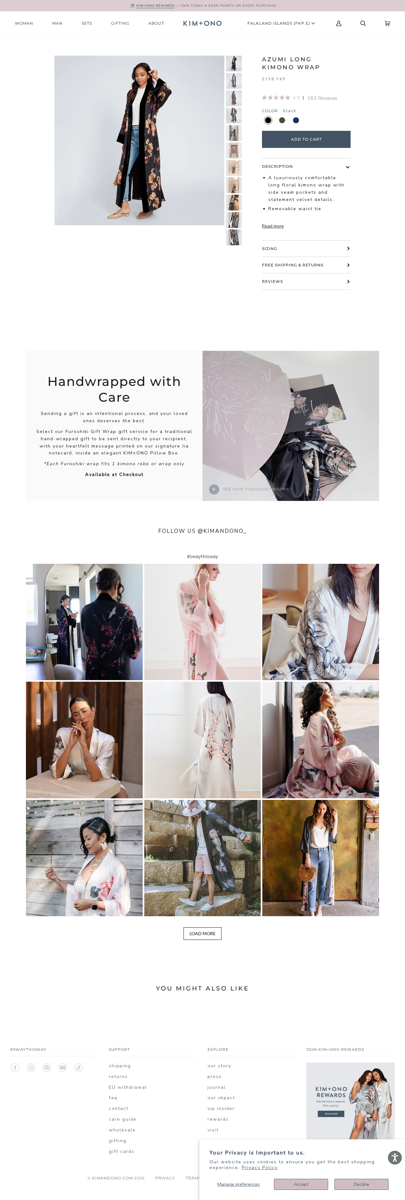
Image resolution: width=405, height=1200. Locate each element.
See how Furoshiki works (255, 489)
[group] (234, 63)
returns (118, 1077)
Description (277, 166)
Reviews (272, 281)
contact (118, 1109)
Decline (361, 1184)
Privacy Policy (260, 1168)
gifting (118, 1141)
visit (213, 1130)
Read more (273, 226)
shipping (120, 1066)
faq (113, 1098)
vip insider (221, 1109)
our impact (221, 1098)
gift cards (121, 1151)
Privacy (165, 1178)
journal (217, 1087)
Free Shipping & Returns (292, 265)
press (215, 1077)
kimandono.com (112, 1178)
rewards (218, 1119)
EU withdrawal (128, 1087)
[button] (84, 622)
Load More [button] (202, 933)
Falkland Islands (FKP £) (279, 23)
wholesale (122, 1130)
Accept (301, 1184)
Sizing (269, 248)
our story (219, 1066)
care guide (123, 1119)
